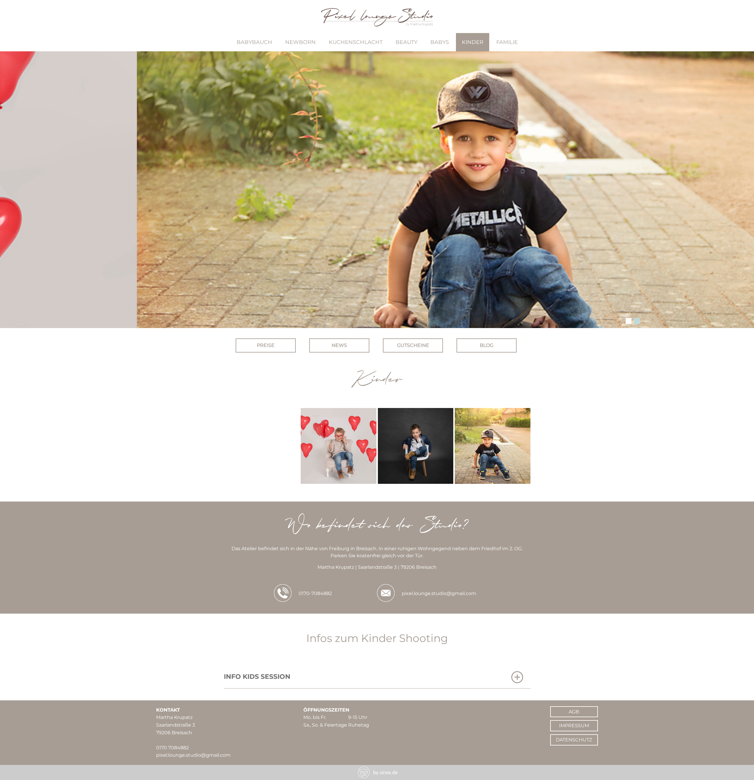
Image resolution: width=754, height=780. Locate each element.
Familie (507, 42)
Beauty (406, 42)
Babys (439, 42)
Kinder (472, 42)
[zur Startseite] (377, 24)
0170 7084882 (172, 747)
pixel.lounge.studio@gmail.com (439, 593)
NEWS (339, 345)
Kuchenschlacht (356, 42)
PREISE (266, 345)
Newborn (300, 42)
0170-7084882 (315, 593)
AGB (574, 712)
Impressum (574, 725)
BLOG (486, 345)
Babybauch (254, 42)
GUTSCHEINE (413, 345)
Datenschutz (574, 740)
